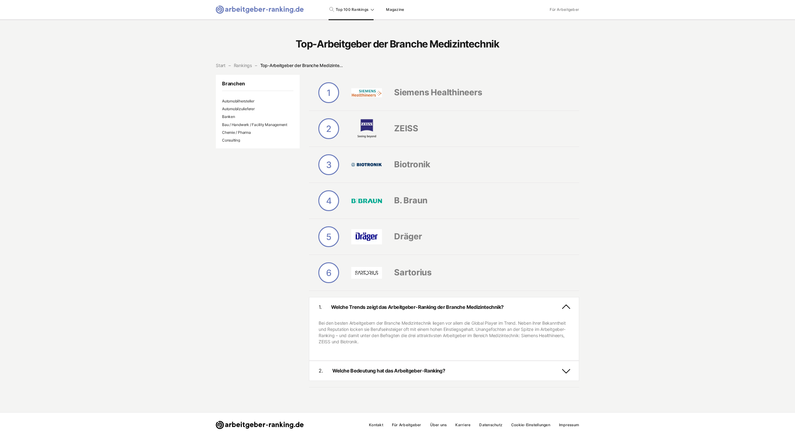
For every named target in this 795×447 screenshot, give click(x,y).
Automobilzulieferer (238, 108)
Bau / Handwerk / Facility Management (254, 124)
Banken (228, 116)
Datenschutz (490, 424)
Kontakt (376, 424)
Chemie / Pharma (236, 132)
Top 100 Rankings (352, 9)
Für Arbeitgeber (564, 9)
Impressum (569, 424)
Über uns (438, 424)
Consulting (231, 140)
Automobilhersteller (238, 101)
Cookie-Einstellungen (530, 424)
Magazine (395, 9)
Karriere (462, 424)
